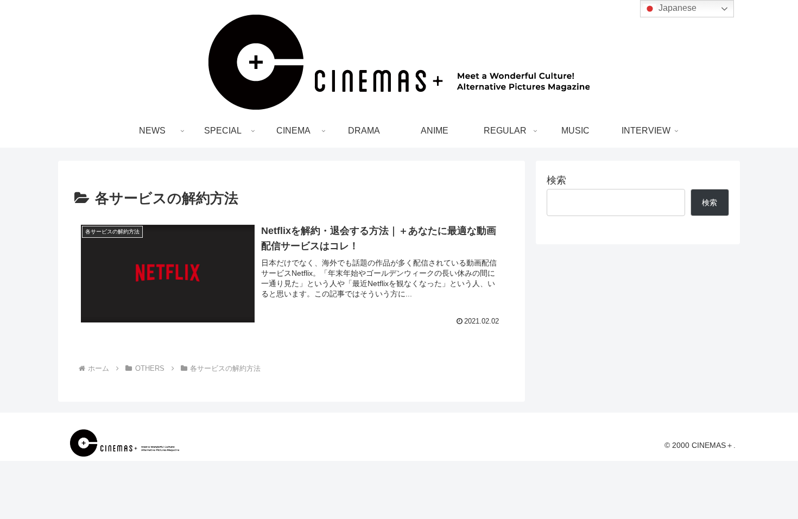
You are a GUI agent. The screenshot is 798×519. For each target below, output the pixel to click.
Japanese (676, 7)
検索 (556, 180)
